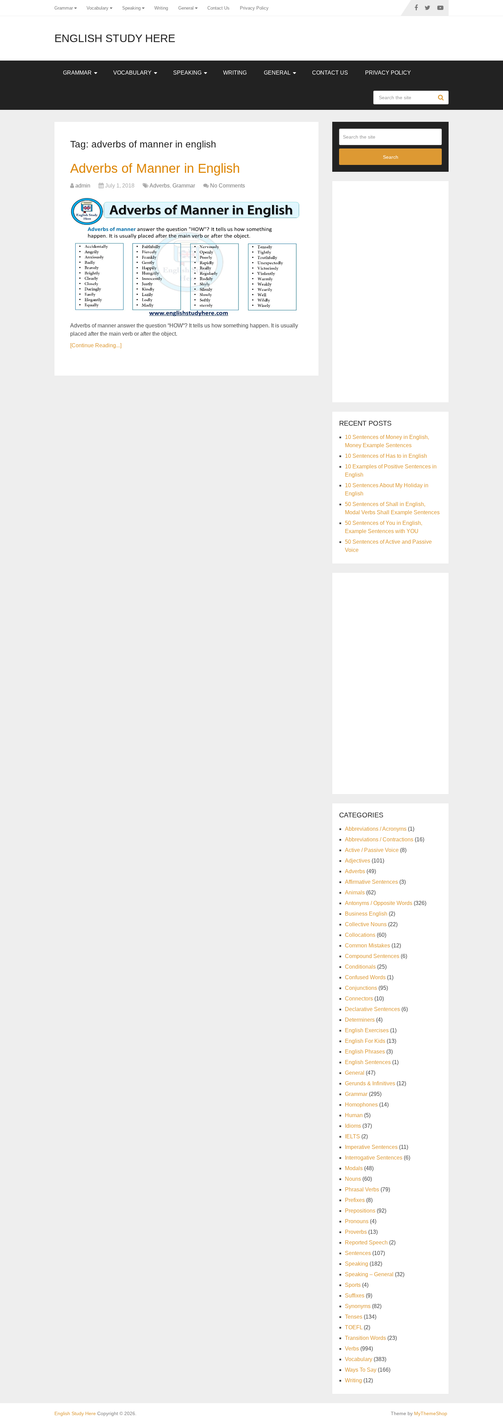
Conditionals (360, 967)
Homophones (361, 1105)
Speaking (131, 8)
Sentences (358, 1253)
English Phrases (365, 1052)
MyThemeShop (430, 1413)
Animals (355, 892)
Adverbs (160, 186)
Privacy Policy (254, 8)
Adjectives (357, 861)
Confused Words (365, 977)
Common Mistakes (367, 945)
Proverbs (356, 1232)
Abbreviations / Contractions (379, 839)
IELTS (352, 1136)
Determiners (360, 1020)
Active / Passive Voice (372, 850)
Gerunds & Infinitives (370, 1083)
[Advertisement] (390, 290)
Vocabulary (97, 8)
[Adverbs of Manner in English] (186, 256)
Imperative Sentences (371, 1147)
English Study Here (114, 38)
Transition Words (365, 1338)
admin (82, 186)
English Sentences (368, 1062)
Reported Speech (366, 1242)
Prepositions (360, 1211)
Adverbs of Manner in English (155, 168)
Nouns (353, 1179)
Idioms (353, 1126)
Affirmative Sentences (371, 882)
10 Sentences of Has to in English (386, 456)
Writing (161, 8)
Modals (354, 1168)
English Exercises (367, 1030)
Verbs (352, 1348)
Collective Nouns (366, 924)
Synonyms (358, 1306)
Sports (353, 1285)
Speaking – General (369, 1274)
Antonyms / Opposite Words (378, 903)
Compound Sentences (372, 956)
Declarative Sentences (372, 1009)
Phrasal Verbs (362, 1189)
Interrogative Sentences (373, 1158)
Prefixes (355, 1200)
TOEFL (353, 1327)
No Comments (227, 186)
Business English (366, 914)
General (186, 8)
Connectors (359, 998)
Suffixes (354, 1295)
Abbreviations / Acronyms (376, 829)
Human (354, 1115)
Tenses (353, 1317)
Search (442, 97)
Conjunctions (361, 988)
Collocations (360, 935)
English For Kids (365, 1041)
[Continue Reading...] (95, 345)
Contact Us (218, 8)
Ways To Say (360, 1370)
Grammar (63, 8)
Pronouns (357, 1221)
